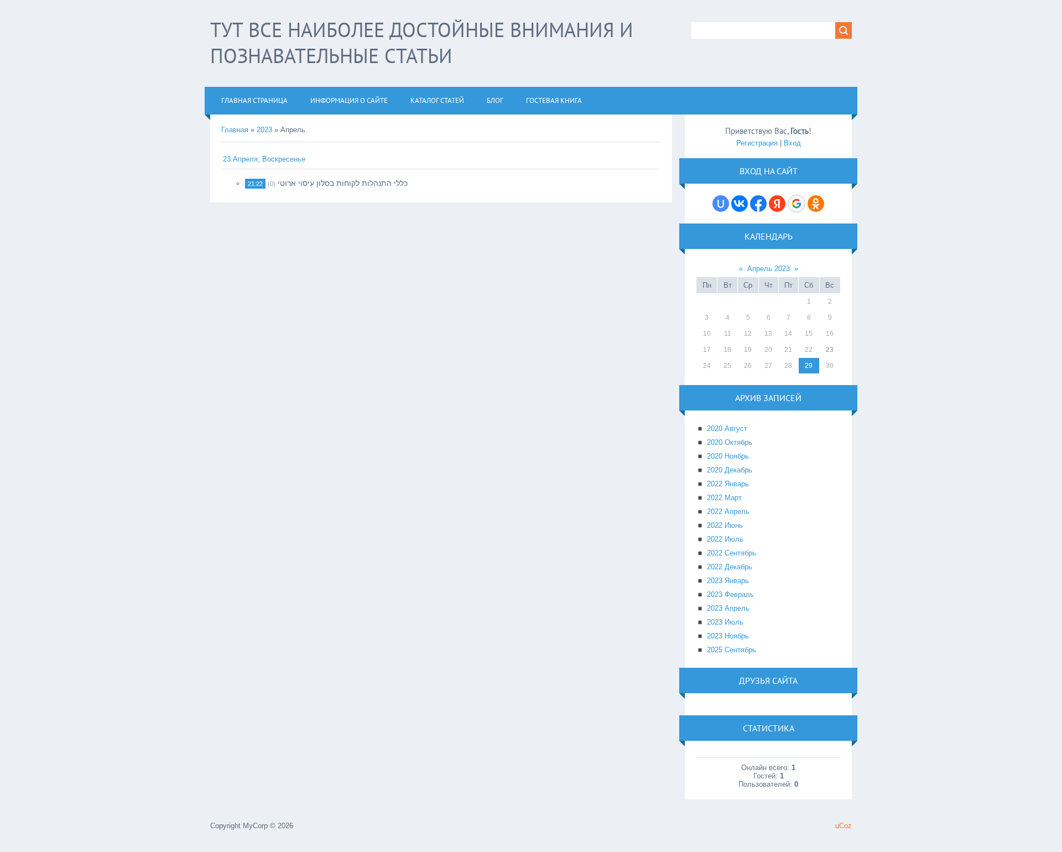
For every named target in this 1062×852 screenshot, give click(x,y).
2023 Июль (725, 622)
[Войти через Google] (796, 203)
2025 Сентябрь (731, 650)
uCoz (843, 826)
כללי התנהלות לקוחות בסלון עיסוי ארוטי (343, 183)
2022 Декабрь (729, 567)
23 (830, 350)
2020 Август (727, 428)
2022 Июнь (725, 525)
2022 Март (724, 497)
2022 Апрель (728, 511)
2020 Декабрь (729, 470)
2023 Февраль (730, 594)
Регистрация (757, 143)
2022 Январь (728, 484)
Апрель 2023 (768, 268)
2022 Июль (725, 539)
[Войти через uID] (720, 203)
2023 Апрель (728, 608)
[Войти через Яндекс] (777, 203)
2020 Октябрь (729, 442)
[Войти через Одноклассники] (816, 203)
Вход (792, 143)
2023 (264, 130)
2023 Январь (728, 580)
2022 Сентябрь (731, 553)
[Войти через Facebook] (758, 203)
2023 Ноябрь (728, 636)
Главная (234, 130)
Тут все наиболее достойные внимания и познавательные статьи (421, 43)
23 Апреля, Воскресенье (264, 159)
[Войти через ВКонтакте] (739, 203)
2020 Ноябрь (728, 456)
